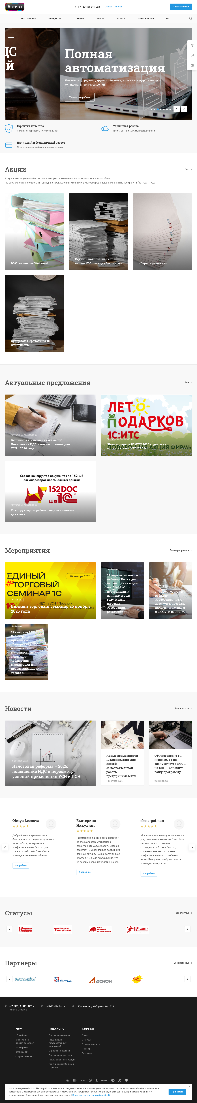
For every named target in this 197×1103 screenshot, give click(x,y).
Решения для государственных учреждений (57, 1042)
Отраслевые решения (60, 1050)
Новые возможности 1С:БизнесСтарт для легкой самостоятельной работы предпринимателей (122, 766)
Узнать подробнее (24, 97)
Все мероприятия (179, 550)
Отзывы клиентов (91, 1044)
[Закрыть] (189, 1086)
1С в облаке (21, 1035)
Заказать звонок (113, 6)
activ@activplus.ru (55, 1006)
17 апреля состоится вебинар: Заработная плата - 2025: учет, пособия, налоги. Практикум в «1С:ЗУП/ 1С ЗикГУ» (170, 601)
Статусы (86, 1039)
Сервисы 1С (21, 1052)
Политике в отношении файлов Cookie (91, 1095)
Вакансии (87, 1053)
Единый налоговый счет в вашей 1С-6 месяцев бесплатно (98, 261)
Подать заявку (181, 6)
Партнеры (87, 1048)
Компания (88, 1028)
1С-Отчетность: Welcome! (29, 263)
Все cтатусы (182, 912)
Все (187, 169)
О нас (85, 1035)
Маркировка (21, 1047)
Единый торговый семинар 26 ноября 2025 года (50, 609)
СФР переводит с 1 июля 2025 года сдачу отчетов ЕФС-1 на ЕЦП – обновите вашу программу (170, 764)
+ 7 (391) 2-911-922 (89, 6)
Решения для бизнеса (60, 1035)
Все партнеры (181, 962)
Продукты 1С (56, 1028)
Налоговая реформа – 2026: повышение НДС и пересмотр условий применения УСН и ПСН (46, 771)
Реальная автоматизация (62, 1059)
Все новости (182, 708)
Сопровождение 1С (25, 1056)
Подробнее (21, 865)
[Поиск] (190, 18)
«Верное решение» (153, 263)
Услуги (19, 1028)
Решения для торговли (60, 1055)
